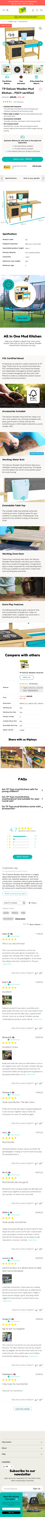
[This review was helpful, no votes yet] (36, 973)
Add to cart (27, 677)
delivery (15, 913)
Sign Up (36, 1489)
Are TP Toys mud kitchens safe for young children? (20, 790)
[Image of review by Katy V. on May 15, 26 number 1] (7, 1000)
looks (23, 913)
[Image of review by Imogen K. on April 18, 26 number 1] (7, 1336)
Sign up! (11, 1512)
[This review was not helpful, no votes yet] (40, 973)
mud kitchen (8, 919)
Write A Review (22, 857)
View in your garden (32, 178)
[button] (40, 43)
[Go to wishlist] (37, 10)
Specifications (11, 178)
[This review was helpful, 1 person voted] (36, 1310)
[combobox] (33, 924)
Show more (20, 918)
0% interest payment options (24, 17)
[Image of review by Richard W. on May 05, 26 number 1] (7, 1055)
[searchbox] (12, 903)
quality (6, 913)
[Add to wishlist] (40, 89)
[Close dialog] (43, 1494)
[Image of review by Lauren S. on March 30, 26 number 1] (7, 1279)
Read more (7, 964)
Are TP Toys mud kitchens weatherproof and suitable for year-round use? (21, 799)
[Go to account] (33, 10)
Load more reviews (22, 1409)
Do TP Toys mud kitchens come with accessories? (21, 808)
